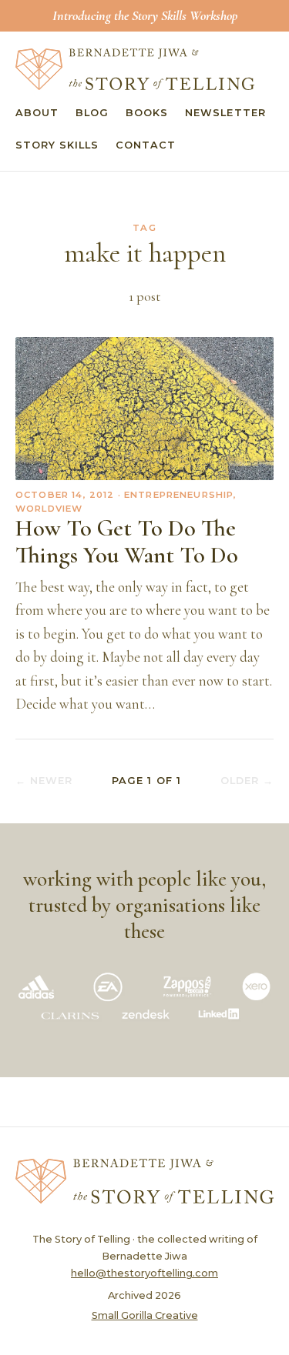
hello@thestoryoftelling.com (144, 1273)
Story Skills (57, 145)
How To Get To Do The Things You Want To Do (126, 541)
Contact (146, 145)
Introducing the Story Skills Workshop (144, 15)
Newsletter (225, 112)
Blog (92, 112)
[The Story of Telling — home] (134, 69)
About (37, 112)
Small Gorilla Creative (145, 1315)
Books (147, 112)
